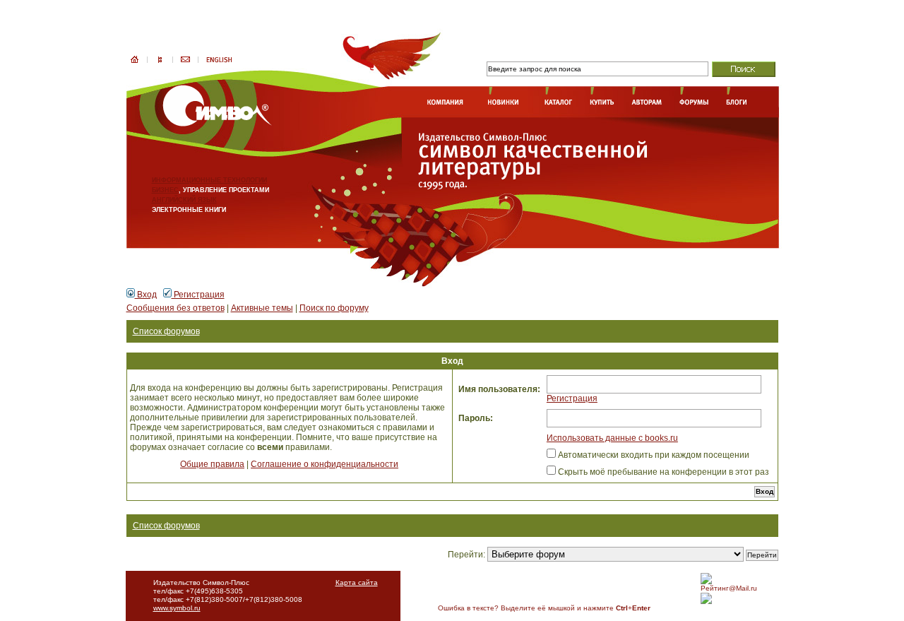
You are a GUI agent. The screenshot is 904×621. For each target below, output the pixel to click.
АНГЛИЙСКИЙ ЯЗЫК (184, 199)
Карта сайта (356, 582)
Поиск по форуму (334, 308)
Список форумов (166, 331)
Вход (146, 295)
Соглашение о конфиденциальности (324, 464)
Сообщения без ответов (175, 308)
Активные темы (262, 308)
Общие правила (212, 464)
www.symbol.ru (177, 608)
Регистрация (198, 295)
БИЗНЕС (165, 190)
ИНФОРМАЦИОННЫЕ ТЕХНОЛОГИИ (209, 180)
